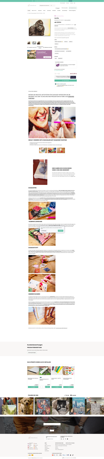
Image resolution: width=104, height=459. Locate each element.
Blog (66, 445)
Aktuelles (46, 449)
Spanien (36, 447)
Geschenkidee (47, 450)
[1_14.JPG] (43, 153)
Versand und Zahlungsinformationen (60, 445)
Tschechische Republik (31, 443)
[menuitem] (29, 11)
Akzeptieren (60, 230)
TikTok (72, 176)
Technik (46, 444)
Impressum (56, 448)
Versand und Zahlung (59, 70)
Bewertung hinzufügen (32, 352)
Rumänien (36, 445)
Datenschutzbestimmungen (51, 427)
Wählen (47, 386)
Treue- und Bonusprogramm (59, 449)
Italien (36, 446)
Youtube (74, 395)
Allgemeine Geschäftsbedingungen (60, 444)
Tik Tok (67, 395)
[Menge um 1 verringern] (55, 74)
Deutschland (31, 447)
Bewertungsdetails (67, 20)
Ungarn (36, 443)
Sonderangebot (47, 448)
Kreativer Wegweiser (69, 444)
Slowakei (30, 445)
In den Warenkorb (66, 80)
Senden (52, 430)
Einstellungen (43, 230)
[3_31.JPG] (61, 153)
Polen (30, 446)
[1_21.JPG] (52, 153)
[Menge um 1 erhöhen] (59, 74)
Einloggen (58, 8)
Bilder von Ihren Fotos (48, 445)
